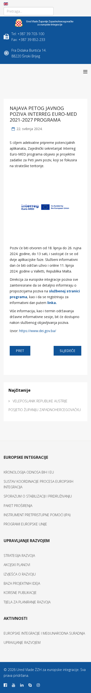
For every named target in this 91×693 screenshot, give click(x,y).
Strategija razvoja (19, 555)
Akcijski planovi (17, 564)
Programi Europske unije (25, 524)
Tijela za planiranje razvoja (27, 602)
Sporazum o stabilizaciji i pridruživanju (38, 496)
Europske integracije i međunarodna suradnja (44, 633)
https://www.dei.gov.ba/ (37, 330)
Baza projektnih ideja (22, 583)
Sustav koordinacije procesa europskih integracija (38, 484)
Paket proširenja (18, 505)
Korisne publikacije (20, 592)
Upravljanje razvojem (22, 642)
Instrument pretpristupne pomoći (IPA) (37, 515)
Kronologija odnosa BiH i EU (29, 472)
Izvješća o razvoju (20, 574)
